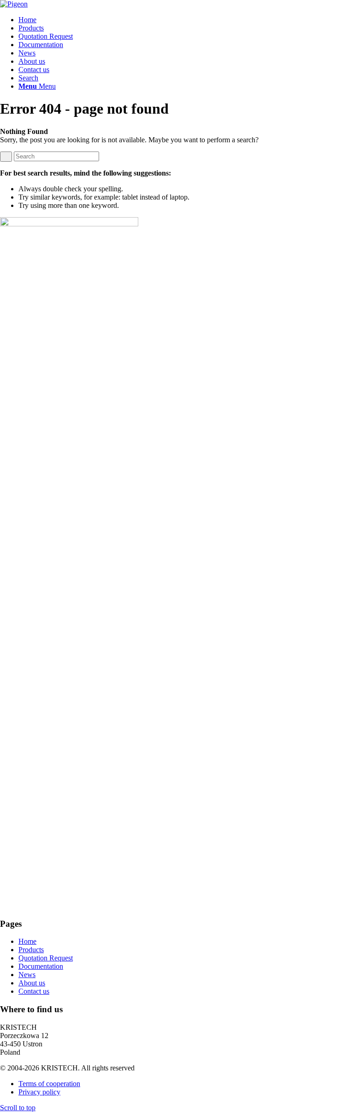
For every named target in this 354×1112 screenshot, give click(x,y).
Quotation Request (45, 958)
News (26, 974)
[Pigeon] (14, 4)
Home (27, 941)
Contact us (33, 991)
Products (31, 950)
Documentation (40, 966)
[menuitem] (186, 20)
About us (31, 983)
